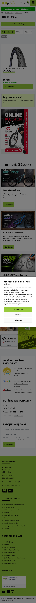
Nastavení (18, 315)
